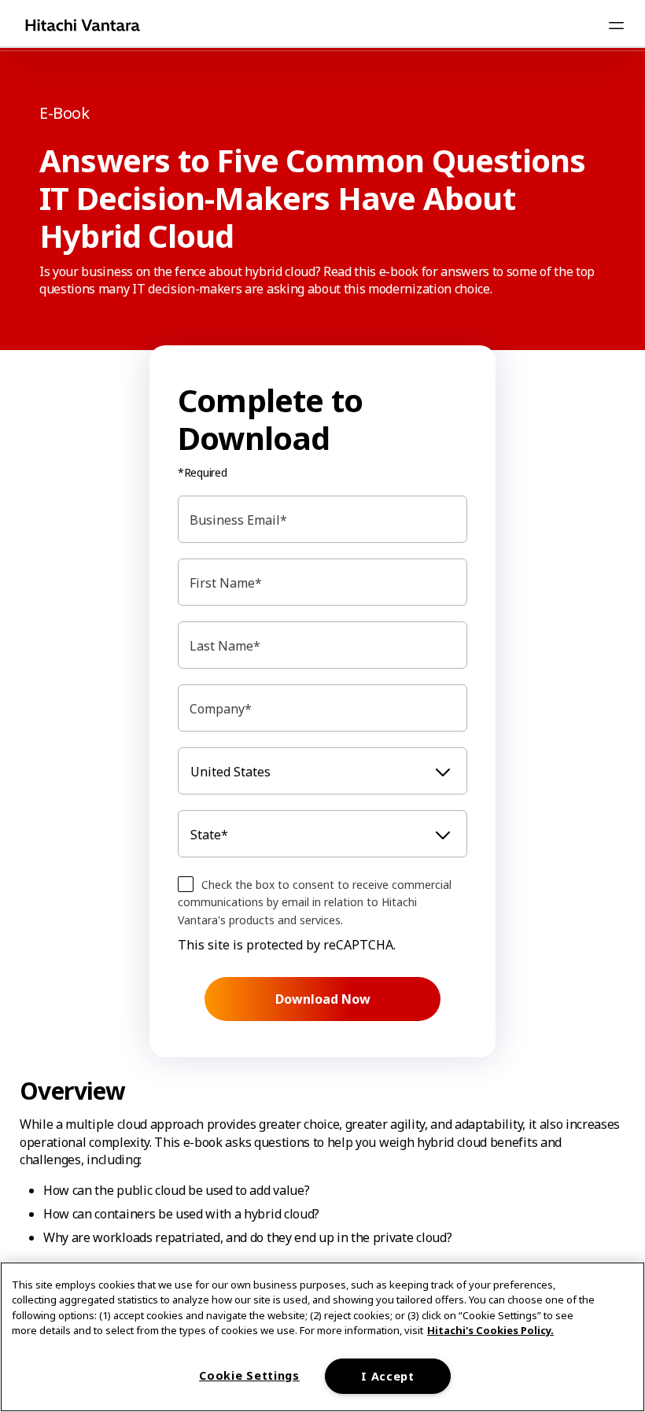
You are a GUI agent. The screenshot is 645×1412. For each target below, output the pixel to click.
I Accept (388, 1376)
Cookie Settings (249, 1375)
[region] (322, 1337)
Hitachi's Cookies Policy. (490, 1330)
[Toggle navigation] (616, 25)
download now (322, 999)
